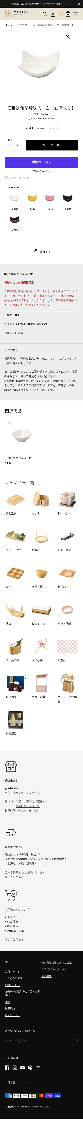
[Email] (38, 1067)
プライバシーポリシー (54, 969)
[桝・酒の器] (15, 646)
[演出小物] (41, 646)
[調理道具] (15, 499)
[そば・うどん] (15, 536)
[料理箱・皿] (67, 573)
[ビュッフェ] (41, 609)
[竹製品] (41, 536)
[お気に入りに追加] (9, 422)
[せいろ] (41, 499)
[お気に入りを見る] (60, 13)
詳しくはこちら (14, 877)
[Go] (76, 1041)
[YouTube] (22, 1067)
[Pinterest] (30, 1067)
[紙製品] (67, 646)
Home (9, 25)
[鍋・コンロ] (67, 499)
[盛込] (15, 609)
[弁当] (15, 573)
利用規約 (10, 1008)
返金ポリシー (12, 1015)
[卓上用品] (15, 683)
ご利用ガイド (12, 971)
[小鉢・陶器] (67, 609)
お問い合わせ (12, 985)
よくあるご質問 (13, 978)
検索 (7, 1001)
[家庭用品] (15, 719)
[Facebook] (7, 1067)
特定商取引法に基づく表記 (57, 962)
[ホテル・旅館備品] (67, 683)
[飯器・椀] (41, 573)
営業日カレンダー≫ (28, 805)
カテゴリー (23, 25)
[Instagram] (15, 1067)
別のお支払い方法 (41, 171)
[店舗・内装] (41, 683)
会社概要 (47, 975)
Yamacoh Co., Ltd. (39, 1106)
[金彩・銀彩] (67, 536)
